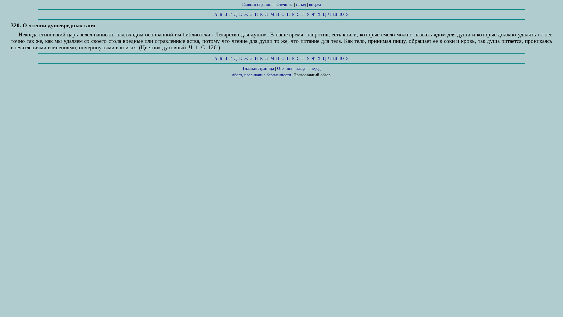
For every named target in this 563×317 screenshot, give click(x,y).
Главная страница (257, 4)
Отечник (284, 4)
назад (301, 4)
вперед (315, 4)
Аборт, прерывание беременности (261, 75)
